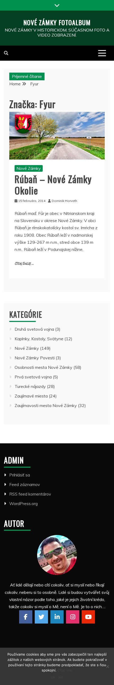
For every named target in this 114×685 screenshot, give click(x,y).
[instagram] (72, 617)
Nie (60, 677)
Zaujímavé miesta (31, 396)
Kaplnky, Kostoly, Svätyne (39, 338)
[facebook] (25, 617)
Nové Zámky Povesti (35, 357)
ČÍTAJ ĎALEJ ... (24, 264)
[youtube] (88, 617)
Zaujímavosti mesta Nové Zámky (46, 405)
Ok (53, 677)
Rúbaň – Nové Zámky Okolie (53, 184)
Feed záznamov (24, 484)
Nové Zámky (28, 168)
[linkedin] (57, 617)
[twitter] (41, 617)
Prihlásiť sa (19, 475)
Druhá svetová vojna (34, 329)
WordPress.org (23, 503)
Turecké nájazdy (30, 386)
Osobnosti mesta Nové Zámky (43, 367)
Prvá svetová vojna (33, 376)
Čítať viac (65, 670)
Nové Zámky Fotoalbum (57, 22)
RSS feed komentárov (30, 494)
